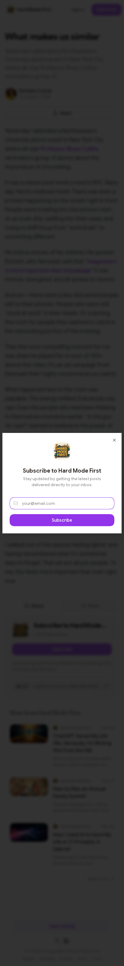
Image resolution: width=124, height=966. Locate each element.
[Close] (114, 440)
